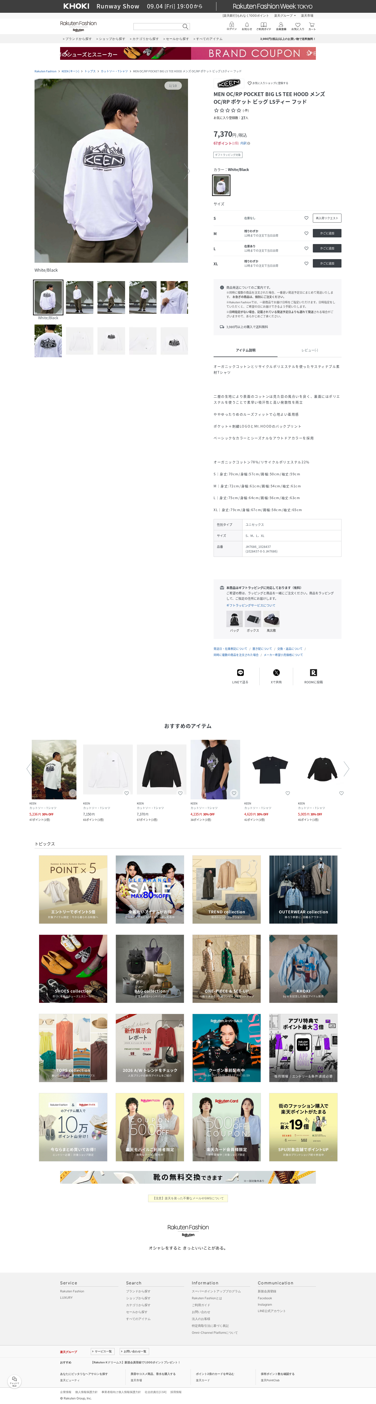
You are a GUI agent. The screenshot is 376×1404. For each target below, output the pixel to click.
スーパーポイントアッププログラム (216, 1291)
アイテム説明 (246, 350)
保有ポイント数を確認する (278, 1374)
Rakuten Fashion (46, 71)
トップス (90, 71)
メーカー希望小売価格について (283, 655)
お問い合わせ (201, 1312)
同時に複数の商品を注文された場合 (236, 655)
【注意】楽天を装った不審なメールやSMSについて (188, 1198)
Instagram (265, 1304)
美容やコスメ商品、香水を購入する (153, 1374)
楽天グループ (283, 15)
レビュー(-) (309, 350)
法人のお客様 (201, 1319)
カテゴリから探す (138, 1305)
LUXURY (66, 1297)
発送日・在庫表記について (230, 649)
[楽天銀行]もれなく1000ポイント (246, 15)
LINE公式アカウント (272, 1311)
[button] (111, 171)
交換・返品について (290, 649)
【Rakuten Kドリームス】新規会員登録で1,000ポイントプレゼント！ (136, 1362)
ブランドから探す (138, 1291)
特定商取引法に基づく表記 (210, 1326)
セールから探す (137, 1312)
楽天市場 (307, 15)
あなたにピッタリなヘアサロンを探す (84, 1374)
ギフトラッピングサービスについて (250, 605)
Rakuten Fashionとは (207, 1298)
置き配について (262, 649)
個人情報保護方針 (86, 1392)
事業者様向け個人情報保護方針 (121, 1392)
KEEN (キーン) (70, 71)
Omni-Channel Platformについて (215, 1332)
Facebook (265, 1298)
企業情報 (65, 1392)
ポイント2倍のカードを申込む (215, 1374)
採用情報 (176, 1392)
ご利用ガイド (201, 1305)
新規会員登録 (267, 1291)
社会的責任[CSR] (156, 1392)
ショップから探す (138, 1298)
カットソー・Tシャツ (114, 71)
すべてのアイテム (138, 1319)
